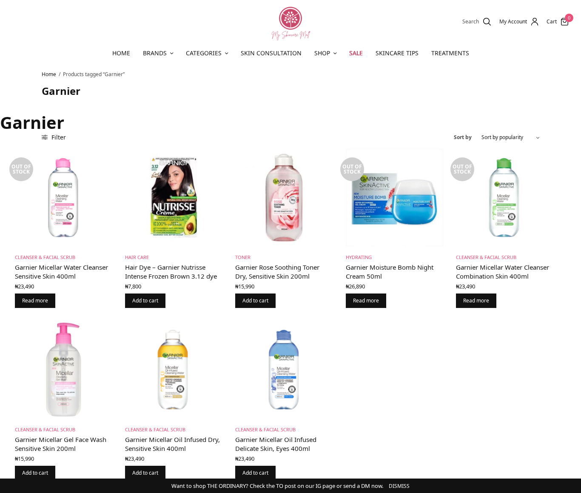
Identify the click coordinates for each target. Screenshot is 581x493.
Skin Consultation (271, 53)
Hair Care (137, 257)
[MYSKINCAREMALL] (290, 21)
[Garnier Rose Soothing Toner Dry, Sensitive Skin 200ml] (284, 197)
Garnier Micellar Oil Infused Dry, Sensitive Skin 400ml (172, 444)
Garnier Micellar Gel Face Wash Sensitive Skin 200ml (60, 444)
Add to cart (145, 300)
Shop (322, 53)
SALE (356, 53)
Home (121, 53)
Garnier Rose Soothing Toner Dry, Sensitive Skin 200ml (277, 271)
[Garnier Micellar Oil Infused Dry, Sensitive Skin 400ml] (173, 369)
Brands (155, 53)
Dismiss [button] (399, 486)
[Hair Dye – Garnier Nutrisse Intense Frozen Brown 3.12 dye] (173, 197)
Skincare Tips (397, 53)
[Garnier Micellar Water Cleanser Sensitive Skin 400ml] (63, 197)
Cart (552, 21)
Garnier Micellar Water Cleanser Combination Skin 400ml (502, 271)
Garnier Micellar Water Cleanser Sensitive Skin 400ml (61, 271)
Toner (243, 257)
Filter (58, 137)
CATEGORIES (204, 53)
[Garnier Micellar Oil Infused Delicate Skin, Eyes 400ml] (284, 369)
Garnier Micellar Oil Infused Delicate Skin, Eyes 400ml (275, 444)
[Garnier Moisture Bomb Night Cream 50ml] (394, 197)
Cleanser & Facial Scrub (45, 257)
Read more (35, 300)
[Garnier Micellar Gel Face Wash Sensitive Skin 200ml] (63, 369)
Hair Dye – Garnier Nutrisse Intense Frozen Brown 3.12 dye (171, 271)
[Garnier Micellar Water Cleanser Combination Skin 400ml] (504, 197)
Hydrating (359, 257)
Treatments (450, 53)
